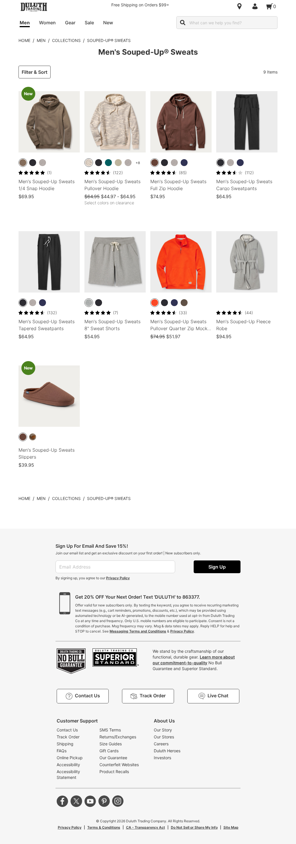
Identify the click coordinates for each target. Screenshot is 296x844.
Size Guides (110, 743)
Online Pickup (70, 757)
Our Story (163, 729)
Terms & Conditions (103, 827)
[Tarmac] (184, 302)
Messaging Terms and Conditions (138, 631)
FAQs (61, 750)
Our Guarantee (113, 757)
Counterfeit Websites (119, 764)
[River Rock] (22, 162)
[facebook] (62, 801)
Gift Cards (109, 750)
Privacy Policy (118, 578)
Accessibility (68, 764)
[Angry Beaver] (32, 436)
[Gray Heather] (42, 162)
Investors (162, 757)
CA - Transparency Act (145, 827)
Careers (161, 743)
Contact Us (67, 729)
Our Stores (164, 736)
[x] (76, 801)
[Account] (256, 6)
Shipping (65, 743)
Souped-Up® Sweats (109, 40)
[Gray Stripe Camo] (88, 162)
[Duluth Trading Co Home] (33, 7)
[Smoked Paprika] (154, 302)
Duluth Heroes (167, 750)
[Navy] (184, 162)
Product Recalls (114, 771)
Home (24, 40)
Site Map (230, 827)
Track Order (68, 736)
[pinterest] (104, 801)
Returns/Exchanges (117, 736)
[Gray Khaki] (118, 162)
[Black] (32, 162)
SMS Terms (110, 729)
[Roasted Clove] (154, 162)
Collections (66, 40)
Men (41, 40)
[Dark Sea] (108, 162)
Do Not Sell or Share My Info (194, 827)
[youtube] (90, 801)
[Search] (182, 22)
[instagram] (118, 801)
